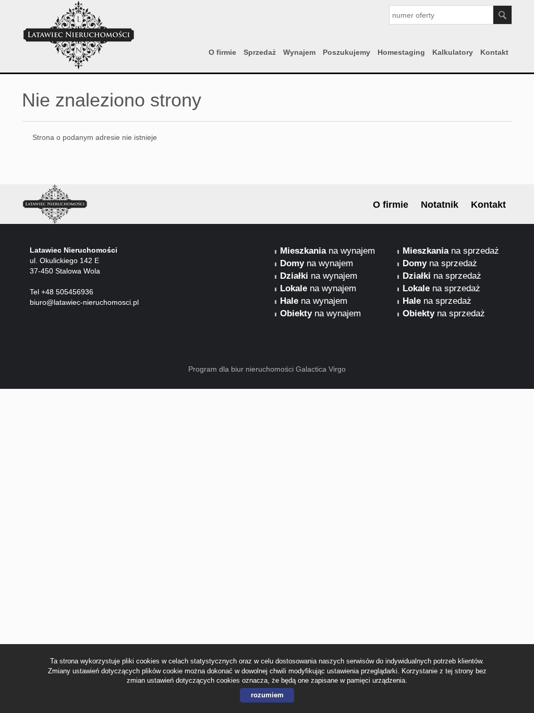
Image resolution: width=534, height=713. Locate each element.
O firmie (222, 52)
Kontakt (494, 52)
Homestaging (401, 52)
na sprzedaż (451, 251)
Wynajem (299, 52)
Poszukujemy (346, 52)
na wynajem (327, 251)
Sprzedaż (260, 52)
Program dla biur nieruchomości (242, 369)
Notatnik (439, 204)
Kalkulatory (452, 52)
